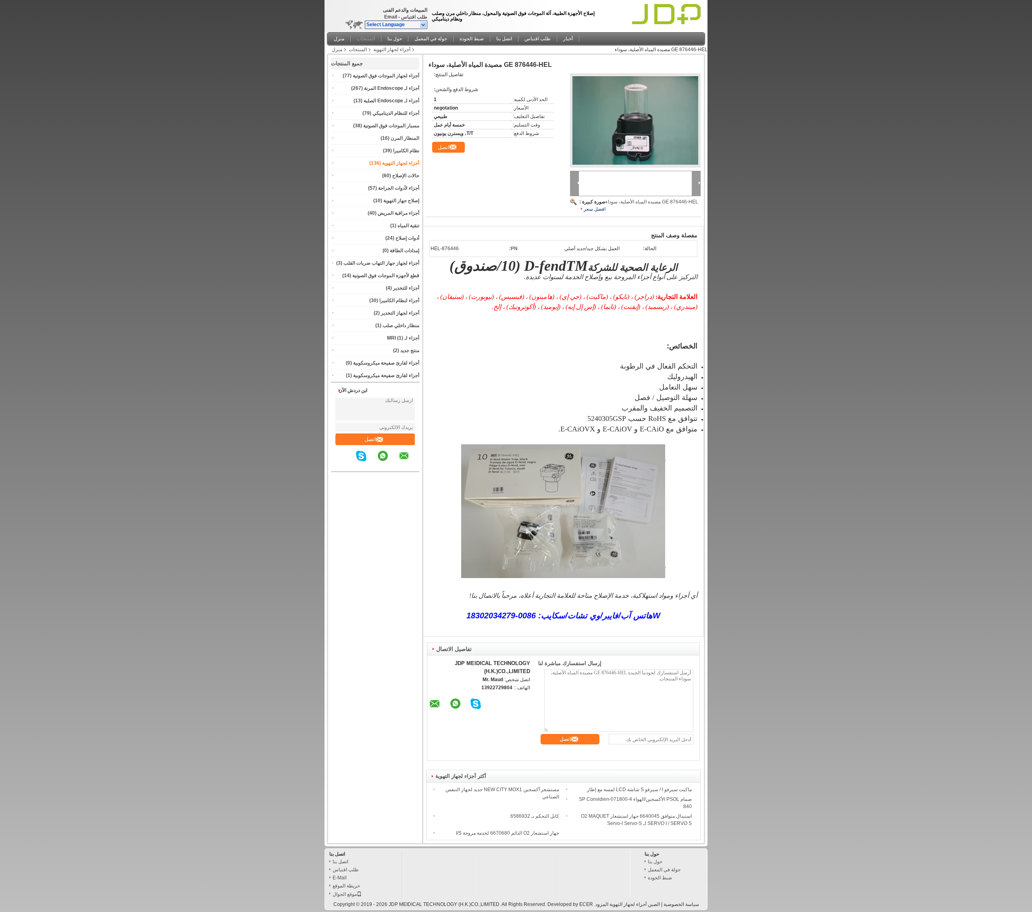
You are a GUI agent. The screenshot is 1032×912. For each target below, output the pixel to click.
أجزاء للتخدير (406, 288)
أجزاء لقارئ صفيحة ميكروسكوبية (386, 363)
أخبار (568, 38)
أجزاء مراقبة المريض (398, 213)
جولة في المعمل (430, 38)
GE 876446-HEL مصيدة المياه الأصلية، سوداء (651, 202)
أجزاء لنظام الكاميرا (399, 300)
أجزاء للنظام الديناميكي (395, 113)
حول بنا (394, 38)
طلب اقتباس (414, 17)
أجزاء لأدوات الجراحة (398, 188)
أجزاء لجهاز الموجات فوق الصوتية (386, 76)
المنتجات (366, 38)
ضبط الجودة (472, 38)
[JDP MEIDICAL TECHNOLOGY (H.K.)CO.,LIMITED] (423, 25)
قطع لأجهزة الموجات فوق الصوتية (385, 275)
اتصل (370, 439)
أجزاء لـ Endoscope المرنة (391, 88)
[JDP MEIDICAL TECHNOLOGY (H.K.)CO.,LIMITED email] (409, 461)
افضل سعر (594, 209)
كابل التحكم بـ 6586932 (534, 816)
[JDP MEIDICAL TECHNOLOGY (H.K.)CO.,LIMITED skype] (366, 461)
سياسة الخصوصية (681, 904)
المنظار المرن (405, 138)
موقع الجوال (345, 894)
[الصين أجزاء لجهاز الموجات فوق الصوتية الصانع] (667, 14)
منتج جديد (409, 350)
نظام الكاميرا (406, 150)
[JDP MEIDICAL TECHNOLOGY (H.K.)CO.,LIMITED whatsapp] (388, 461)
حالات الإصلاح (405, 175)
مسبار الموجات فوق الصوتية (391, 126)
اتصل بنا (504, 38)
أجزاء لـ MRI (403, 338)
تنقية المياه (408, 225)
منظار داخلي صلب (401, 325)
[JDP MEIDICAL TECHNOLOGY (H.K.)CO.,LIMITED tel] (350, 464)
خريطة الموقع (346, 886)
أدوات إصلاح (407, 238)
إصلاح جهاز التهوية (401, 200)
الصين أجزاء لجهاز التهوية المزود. (626, 904)
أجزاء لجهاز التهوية (391, 49)
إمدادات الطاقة (404, 250)
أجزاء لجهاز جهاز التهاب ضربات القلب (381, 263)
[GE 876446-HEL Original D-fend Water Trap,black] (635, 120)
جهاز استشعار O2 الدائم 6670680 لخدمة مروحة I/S (507, 833)
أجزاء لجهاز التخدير (400, 313)
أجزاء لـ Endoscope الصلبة (391, 101)
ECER (586, 904)
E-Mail (340, 878)
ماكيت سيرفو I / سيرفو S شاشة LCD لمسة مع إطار (639, 789)
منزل (339, 38)
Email (390, 17)
